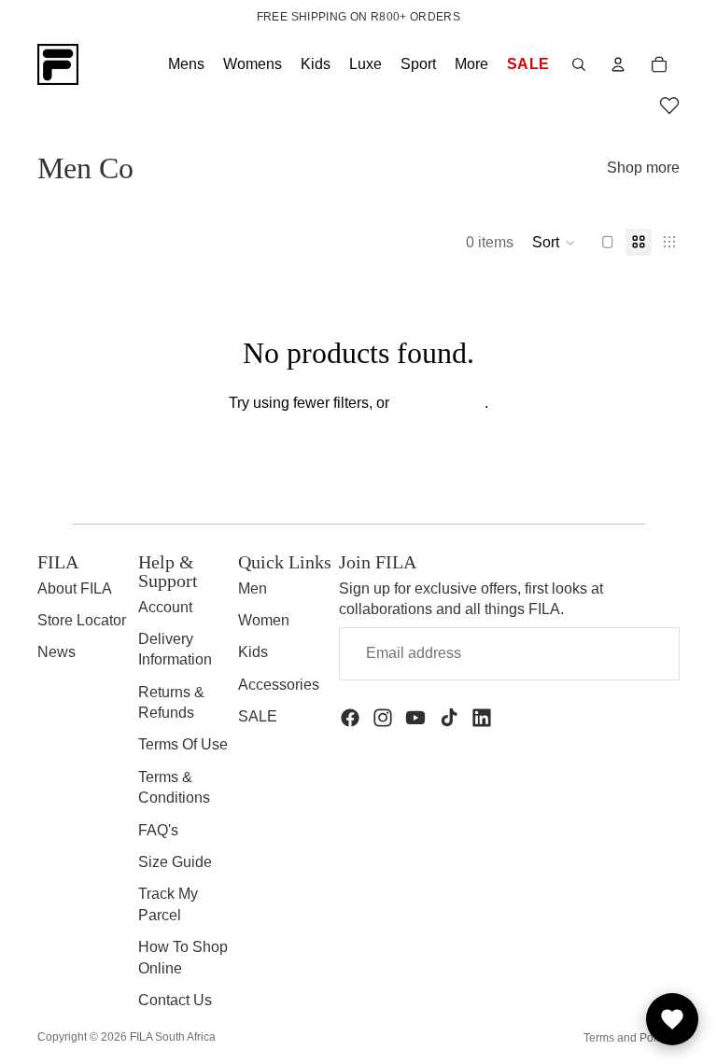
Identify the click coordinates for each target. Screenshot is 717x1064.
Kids (253, 652)
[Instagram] (383, 718)
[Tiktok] (449, 718)
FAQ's (158, 830)
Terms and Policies (631, 1037)
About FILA (74, 588)
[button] (669, 108)
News (56, 652)
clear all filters (439, 403)
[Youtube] (415, 718)
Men (252, 588)
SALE (257, 716)
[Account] (618, 64)
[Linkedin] (482, 718)
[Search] (578, 64)
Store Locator (81, 620)
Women (263, 620)
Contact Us (175, 1000)
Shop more (643, 167)
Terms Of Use (183, 744)
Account (165, 607)
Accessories (278, 685)
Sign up (619, 653)
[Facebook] (350, 718)
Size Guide (175, 862)
